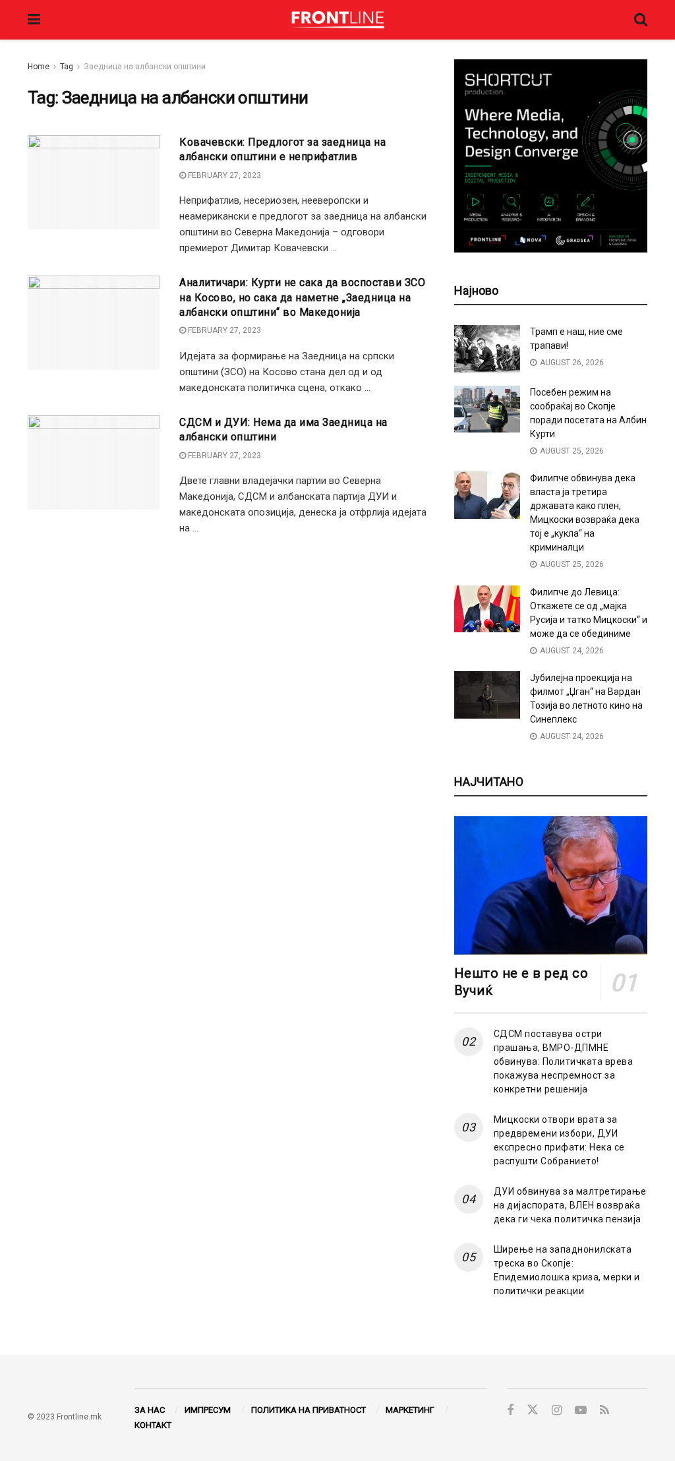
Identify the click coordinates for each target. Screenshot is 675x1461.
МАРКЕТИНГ (410, 1410)
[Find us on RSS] (604, 1410)
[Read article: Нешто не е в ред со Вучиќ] (550, 885)
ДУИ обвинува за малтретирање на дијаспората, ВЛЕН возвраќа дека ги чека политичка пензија (570, 1205)
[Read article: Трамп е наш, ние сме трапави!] (487, 349)
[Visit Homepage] (337, 20)
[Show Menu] (34, 20)
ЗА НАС (149, 1410)
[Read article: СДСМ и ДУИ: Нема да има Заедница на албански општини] (94, 462)
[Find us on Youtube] (581, 1410)
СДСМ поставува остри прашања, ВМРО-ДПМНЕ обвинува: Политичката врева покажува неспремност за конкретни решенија (563, 1061)
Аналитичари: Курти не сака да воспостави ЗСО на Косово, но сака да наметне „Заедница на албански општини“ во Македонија (302, 297)
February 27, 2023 (223, 175)
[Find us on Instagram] (557, 1410)
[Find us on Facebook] (510, 1410)
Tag (66, 66)
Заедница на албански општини (145, 66)
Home (38, 66)
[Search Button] (640, 20)
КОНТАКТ (152, 1425)
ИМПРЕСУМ (208, 1410)
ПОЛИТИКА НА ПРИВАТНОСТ (308, 1410)
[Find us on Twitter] (533, 1410)
